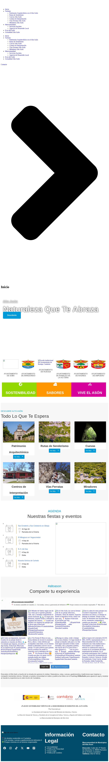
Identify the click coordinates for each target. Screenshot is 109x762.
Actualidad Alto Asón (12, 59)
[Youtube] (28, 748)
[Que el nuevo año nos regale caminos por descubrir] (14, 623)
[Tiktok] (16, 748)
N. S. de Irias (23, 549)
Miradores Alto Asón (16, 49)
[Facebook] (4, 748)
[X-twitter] (22, 748)
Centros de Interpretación (17, 45)
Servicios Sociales (15, 53)
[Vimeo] (34, 748)
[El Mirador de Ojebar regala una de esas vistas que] (41, 623)
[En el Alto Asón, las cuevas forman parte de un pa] (68, 623)
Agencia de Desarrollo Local (19, 55)
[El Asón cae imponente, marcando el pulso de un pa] (14, 650)
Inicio (7, 36)
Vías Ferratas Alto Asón (17, 47)
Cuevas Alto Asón (15, 43)
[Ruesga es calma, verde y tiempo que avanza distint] (68, 650)
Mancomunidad (10, 51)
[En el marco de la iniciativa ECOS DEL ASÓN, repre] (95, 650)
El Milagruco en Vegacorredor (29, 537)
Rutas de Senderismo (16, 42)
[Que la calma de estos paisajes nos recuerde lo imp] (95, 623)
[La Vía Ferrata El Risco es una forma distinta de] (41, 650)
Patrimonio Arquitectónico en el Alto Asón (23, 40)
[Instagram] (10, 748)
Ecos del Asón (10, 57)
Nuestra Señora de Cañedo (28, 560)
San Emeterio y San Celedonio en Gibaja (33, 525)
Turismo (8, 38)
